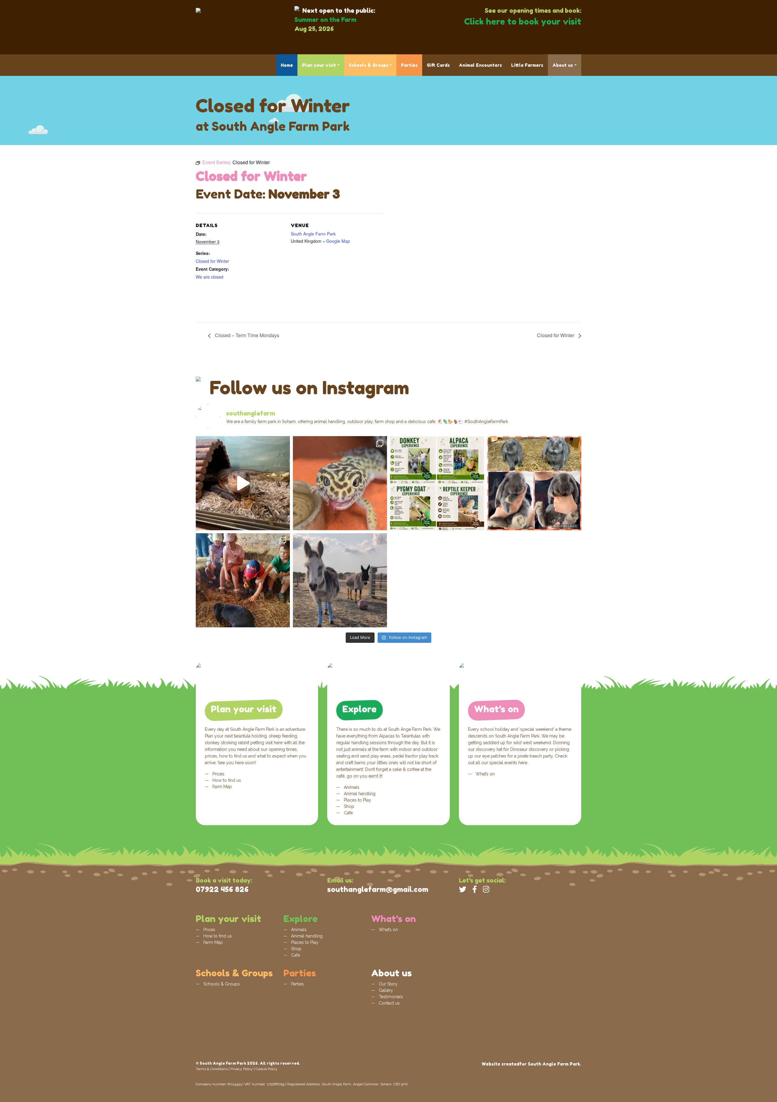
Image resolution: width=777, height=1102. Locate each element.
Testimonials (390, 996)
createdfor (514, 1063)
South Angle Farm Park (313, 234)
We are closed (209, 277)
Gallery (385, 990)
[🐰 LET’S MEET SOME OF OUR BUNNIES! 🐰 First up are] (534, 483)
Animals (351, 787)
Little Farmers (527, 65)
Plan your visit (319, 65)
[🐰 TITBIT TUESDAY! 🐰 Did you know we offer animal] (437, 483)
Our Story (388, 984)
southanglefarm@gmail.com (377, 889)
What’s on (484, 773)
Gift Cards (438, 65)
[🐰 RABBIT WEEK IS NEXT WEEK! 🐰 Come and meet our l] (243, 580)
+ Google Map (336, 241)
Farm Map (221, 786)
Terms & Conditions (212, 1069)
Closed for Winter (212, 261)
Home (287, 65)
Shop (348, 806)
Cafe (348, 812)
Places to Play (357, 800)
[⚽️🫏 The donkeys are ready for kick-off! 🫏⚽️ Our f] (340, 580)
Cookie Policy (266, 1069)
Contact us (389, 1003)
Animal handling (359, 793)
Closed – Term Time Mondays (246, 335)
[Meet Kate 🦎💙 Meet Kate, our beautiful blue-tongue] (243, 483)
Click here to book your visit (522, 21)
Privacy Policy (241, 1069)
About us (562, 65)
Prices (217, 773)
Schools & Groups (368, 65)
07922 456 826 (222, 889)
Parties (409, 65)
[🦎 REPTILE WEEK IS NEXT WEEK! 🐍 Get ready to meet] (340, 483)
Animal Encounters (480, 65)
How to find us (226, 780)
